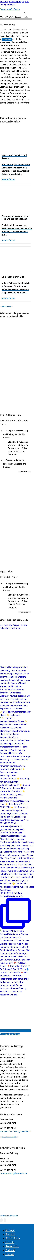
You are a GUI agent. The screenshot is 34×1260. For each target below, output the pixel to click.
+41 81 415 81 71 (8, 1170)
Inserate (9, 1242)
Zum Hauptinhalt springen (12, 1)
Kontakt (9, 1254)
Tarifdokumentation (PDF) (9, 1137)
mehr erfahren (24, 471)
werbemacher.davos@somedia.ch (15, 1131)
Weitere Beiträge (6, 306)
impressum (4, 1216)
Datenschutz (13, 1216)
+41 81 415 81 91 (8, 1128)
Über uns (10, 1234)
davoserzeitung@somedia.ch (13, 1173)
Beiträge (10, 1230)
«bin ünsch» (12, 1246)
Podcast (10, 1250)
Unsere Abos (12, 1238)
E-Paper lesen (7, 39)
